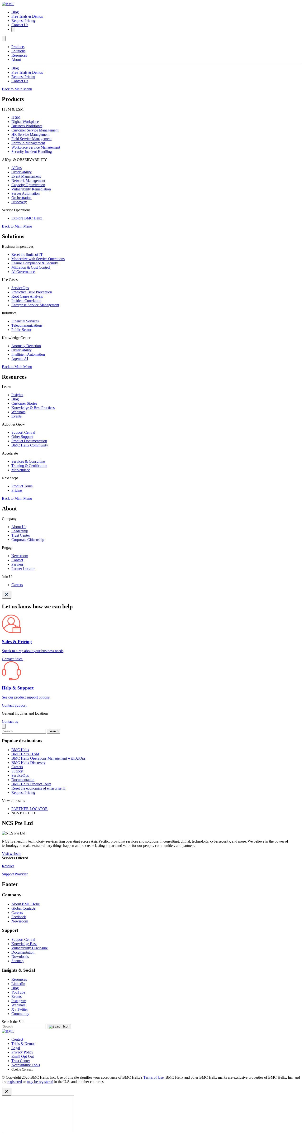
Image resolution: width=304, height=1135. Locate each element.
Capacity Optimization (28, 185)
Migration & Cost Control (30, 267)
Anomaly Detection (26, 346)
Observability (21, 172)
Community (20, 1014)
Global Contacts (23, 908)
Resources (19, 55)
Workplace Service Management (35, 147)
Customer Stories (24, 403)
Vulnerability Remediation (31, 189)
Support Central (23, 432)
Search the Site (13, 1022)
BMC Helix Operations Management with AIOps (48, 758)
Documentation (22, 780)
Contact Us (19, 25)
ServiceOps (20, 288)
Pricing (16, 490)
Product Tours (22, 486)
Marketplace (20, 470)
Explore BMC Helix (26, 218)
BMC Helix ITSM (25, 754)
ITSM (15, 117)
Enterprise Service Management (35, 305)
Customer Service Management (34, 130)
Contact (17, 560)
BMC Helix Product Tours (31, 784)
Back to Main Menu (17, 89)
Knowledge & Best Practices (33, 408)
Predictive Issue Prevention (31, 292)
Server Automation (25, 193)
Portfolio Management (28, 143)
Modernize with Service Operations (38, 259)
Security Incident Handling (31, 152)
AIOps (16, 168)
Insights (17, 395)
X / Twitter (19, 1009)
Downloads (20, 957)
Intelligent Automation (28, 354)
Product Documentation (29, 441)
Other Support (22, 437)
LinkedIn (18, 984)
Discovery (19, 202)
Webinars (18, 412)
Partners (17, 564)
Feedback (18, 917)
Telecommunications (26, 325)
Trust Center (20, 535)
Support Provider (15, 874)
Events (16, 416)
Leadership (19, 531)
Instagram (18, 1001)
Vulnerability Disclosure (29, 948)
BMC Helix (20, 750)
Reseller (8, 866)
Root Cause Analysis (27, 296)
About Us (18, 527)
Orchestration (21, 198)
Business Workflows (26, 126)
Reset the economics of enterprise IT (38, 788)
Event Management (26, 176)
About (16, 60)
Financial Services (25, 321)
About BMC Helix (25, 904)
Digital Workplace (25, 122)
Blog (15, 12)
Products (17, 47)
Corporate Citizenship (27, 540)
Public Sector (21, 330)
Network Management (28, 181)
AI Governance (23, 272)
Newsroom (19, 556)
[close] (4, 726)
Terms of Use (153, 1077)
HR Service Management (30, 134)
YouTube (18, 992)
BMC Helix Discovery (28, 763)
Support (17, 771)
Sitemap (17, 961)
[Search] (13, 29)
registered (14, 1082)
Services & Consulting (28, 461)
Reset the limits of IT (27, 254)
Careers (17, 585)
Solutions (18, 51)
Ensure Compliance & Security (34, 263)
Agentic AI (19, 359)
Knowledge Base (24, 944)
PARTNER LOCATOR (29, 809)
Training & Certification (29, 466)
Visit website (11, 854)
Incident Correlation (26, 301)
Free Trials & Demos (27, 16)
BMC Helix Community (29, 445)
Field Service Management (31, 139)
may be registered (40, 1082)
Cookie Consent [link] (22, 1069)
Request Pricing (23, 21)
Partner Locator (23, 569)
